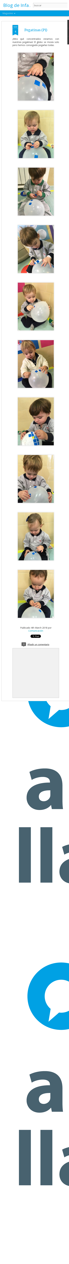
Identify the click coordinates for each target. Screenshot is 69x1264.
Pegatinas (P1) (35, 30)
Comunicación (35, 630)
